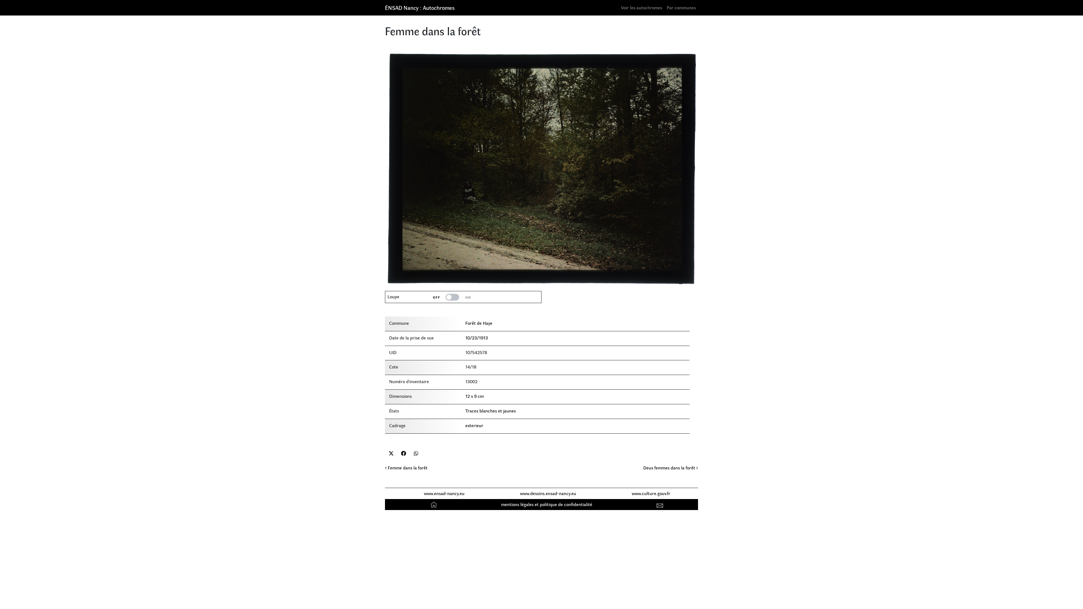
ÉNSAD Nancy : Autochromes (420, 7)
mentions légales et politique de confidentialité (546, 504)
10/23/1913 (476, 338)
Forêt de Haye (478, 323)
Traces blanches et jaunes (490, 411)
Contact (660, 504)
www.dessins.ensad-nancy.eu (548, 493)
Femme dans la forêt (407, 468)
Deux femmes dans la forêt (669, 468)
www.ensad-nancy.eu (444, 493)
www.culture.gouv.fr (651, 493)
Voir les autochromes (641, 7)
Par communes (681, 7)
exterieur (474, 425)
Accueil (434, 504)
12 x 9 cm (474, 396)
